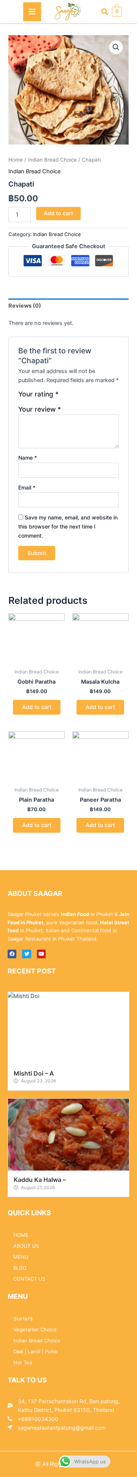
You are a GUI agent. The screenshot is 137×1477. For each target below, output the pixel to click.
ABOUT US (26, 1246)
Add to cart (58, 213)
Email (26, 487)
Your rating (38, 394)
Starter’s (23, 1318)
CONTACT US (29, 1279)
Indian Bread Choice (52, 160)
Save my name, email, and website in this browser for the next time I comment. (68, 526)
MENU (21, 1257)
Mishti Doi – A (34, 1073)
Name (27, 457)
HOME (21, 1235)
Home (15, 160)
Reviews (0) (24, 305)
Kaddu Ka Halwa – (40, 1179)
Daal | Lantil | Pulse (35, 1351)
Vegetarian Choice (35, 1329)
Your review (39, 409)
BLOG (20, 1268)
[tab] (68, 306)
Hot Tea (22, 1362)
